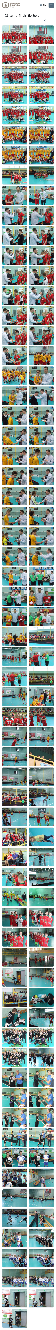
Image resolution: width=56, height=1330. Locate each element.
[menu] (51, 5)
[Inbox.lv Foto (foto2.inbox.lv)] (14, 5)
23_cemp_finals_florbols (22, 15)
